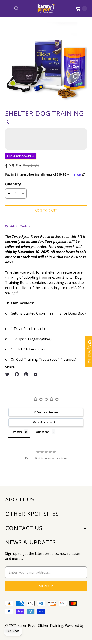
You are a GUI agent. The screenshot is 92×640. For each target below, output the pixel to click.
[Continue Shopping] (80, 9)
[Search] (16, 8)
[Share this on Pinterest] (26, 374)
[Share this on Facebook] (16, 374)
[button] (18, 226)
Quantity (13, 184)
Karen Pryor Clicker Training (40, 625)
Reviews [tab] (16, 432)
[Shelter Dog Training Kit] (46, 63)
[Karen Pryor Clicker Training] (46, 8)
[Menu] (7, 8)
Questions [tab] (42, 432)
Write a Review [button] (47, 412)
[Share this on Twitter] (8, 374)
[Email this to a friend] (35, 374)
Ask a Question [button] (48, 422)
